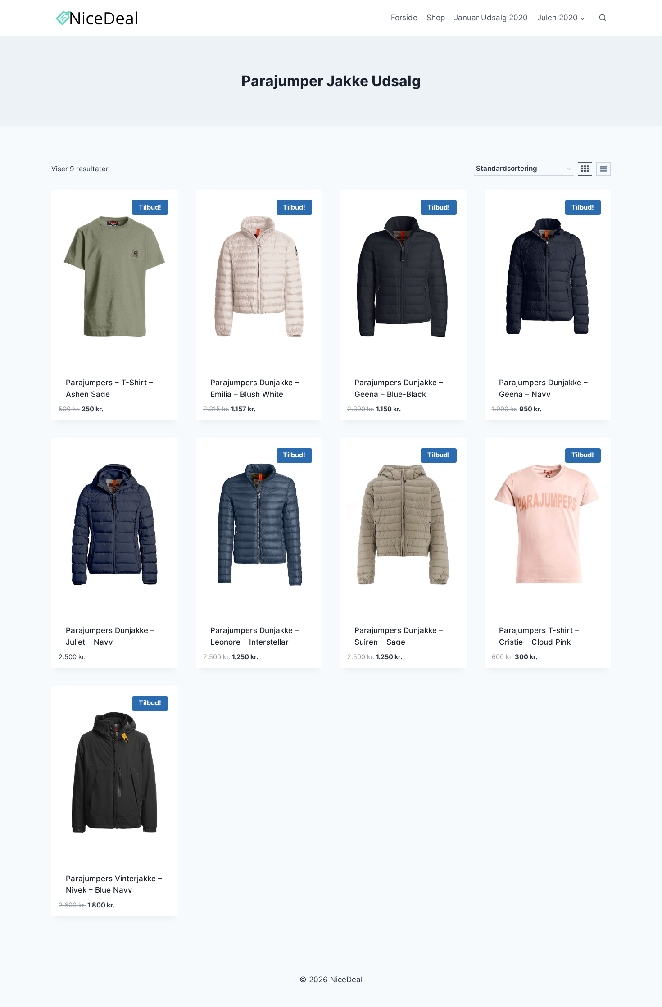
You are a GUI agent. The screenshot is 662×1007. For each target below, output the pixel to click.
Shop (435, 17)
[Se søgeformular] (602, 18)
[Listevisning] (603, 169)
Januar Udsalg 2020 (491, 17)
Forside (404, 17)
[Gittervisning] (585, 169)
